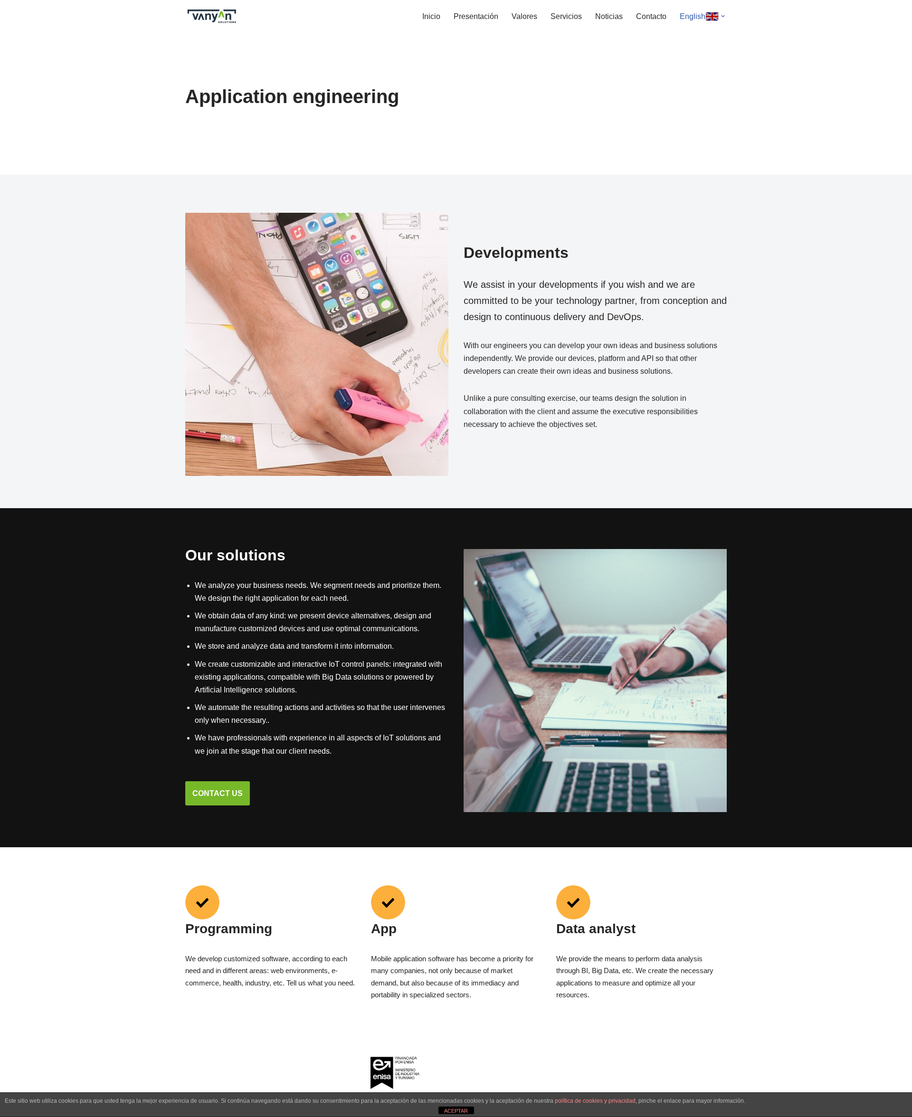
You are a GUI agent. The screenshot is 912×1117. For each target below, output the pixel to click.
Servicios (566, 16)
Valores (524, 16)
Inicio (431, 16)
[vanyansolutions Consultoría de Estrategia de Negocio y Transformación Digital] (213, 16)
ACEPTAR (456, 1111)
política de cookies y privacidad (595, 1101)
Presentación (476, 16)
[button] (723, 16)
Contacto (651, 16)
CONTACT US (217, 793)
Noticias (609, 16)
